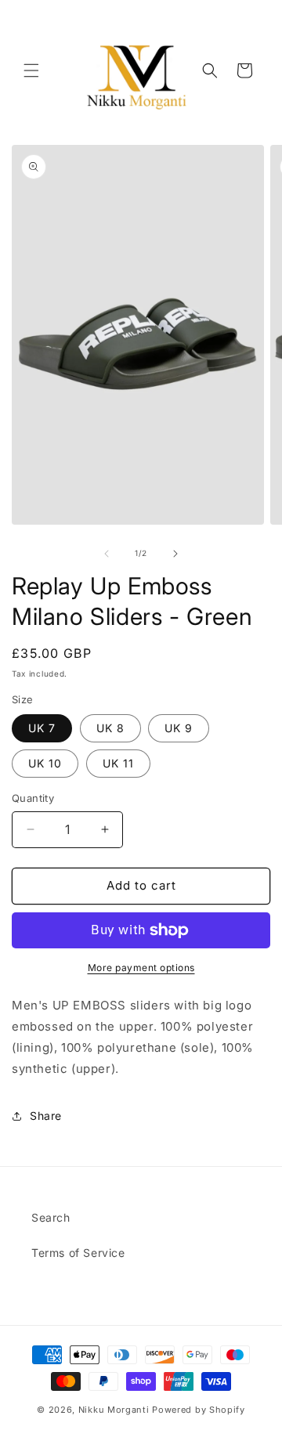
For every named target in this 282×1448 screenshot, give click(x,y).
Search (50, 1217)
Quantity (33, 798)
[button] (31, 70)
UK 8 (110, 728)
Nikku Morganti (114, 1409)
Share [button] (46, 1115)
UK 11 (118, 763)
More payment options (141, 967)
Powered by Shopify (198, 1409)
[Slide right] (175, 553)
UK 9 (178, 728)
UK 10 (45, 763)
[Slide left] (106, 553)
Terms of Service (78, 1252)
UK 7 (42, 728)
